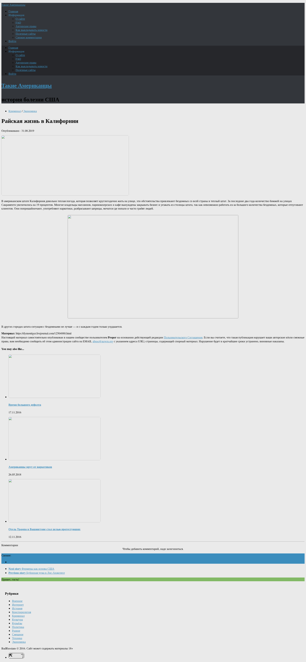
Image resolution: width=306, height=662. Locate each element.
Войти (12, 41)
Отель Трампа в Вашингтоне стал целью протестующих (44, 529)
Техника (17, 638)
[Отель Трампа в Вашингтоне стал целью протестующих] (54, 521)
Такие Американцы (13, 5)
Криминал (14, 111)
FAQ (18, 22)
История (17, 608)
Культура (17, 619)
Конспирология (21, 612)
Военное (17, 601)
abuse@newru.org (103, 341)
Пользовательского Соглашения (183, 337)
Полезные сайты (26, 33)
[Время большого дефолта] (54, 397)
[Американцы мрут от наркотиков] (54, 459)
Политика (18, 627)
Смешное (17, 634)
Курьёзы (17, 623)
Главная (13, 11)
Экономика (30, 111)
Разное (16, 630)
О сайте (20, 19)
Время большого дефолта (24, 405)
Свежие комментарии (29, 37)
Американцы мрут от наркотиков (30, 467)
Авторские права (26, 26)
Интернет (18, 604)
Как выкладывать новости (31, 30)
